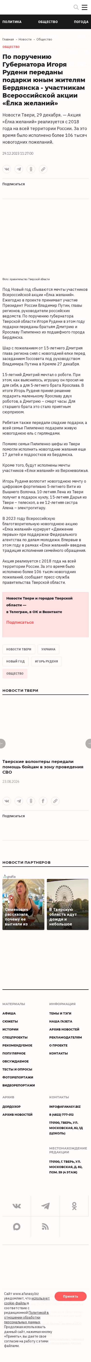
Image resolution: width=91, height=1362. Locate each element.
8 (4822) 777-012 (61, 1114)
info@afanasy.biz (65, 1106)
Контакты (58, 1053)
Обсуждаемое (15, 1061)
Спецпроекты (15, 1037)
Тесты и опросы (17, 1069)
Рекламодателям (65, 1037)
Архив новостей (64, 1029)
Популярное (13, 1053)
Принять (70, 1296)
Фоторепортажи (17, 1077)
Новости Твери (18, 649)
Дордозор (11, 1106)
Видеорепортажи (18, 1085)
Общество (15, 673)
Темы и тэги (60, 1013)
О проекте (58, 1045)
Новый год (15, 661)
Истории (10, 1029)
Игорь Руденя (46, 661)
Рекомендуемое (17, 1045)
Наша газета (60, 1021)
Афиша (9, 1013)
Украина (48, 649)
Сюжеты (10, 1021)
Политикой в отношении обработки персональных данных (26, 1317)
